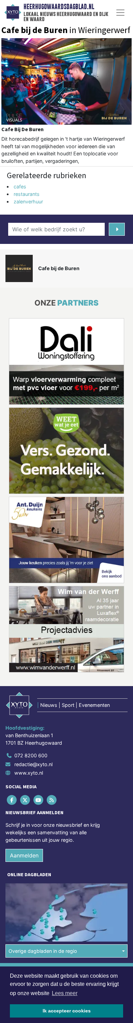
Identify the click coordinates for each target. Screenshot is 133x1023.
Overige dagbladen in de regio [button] (43, 951)
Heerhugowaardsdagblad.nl (59, 6)
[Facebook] (12, 800)
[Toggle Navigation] (120, 12)
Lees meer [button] (64, 993)
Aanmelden (24, 855)
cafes (20, 186)
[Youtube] (38, 800)
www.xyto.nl (28, 773)
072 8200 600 (30, 755)
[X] (25, 800)
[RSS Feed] (52, 800)
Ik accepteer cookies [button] (67, 1010)
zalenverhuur (28, 201)
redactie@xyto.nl (33, 764)
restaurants (27, 194)
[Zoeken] (117, 229)
